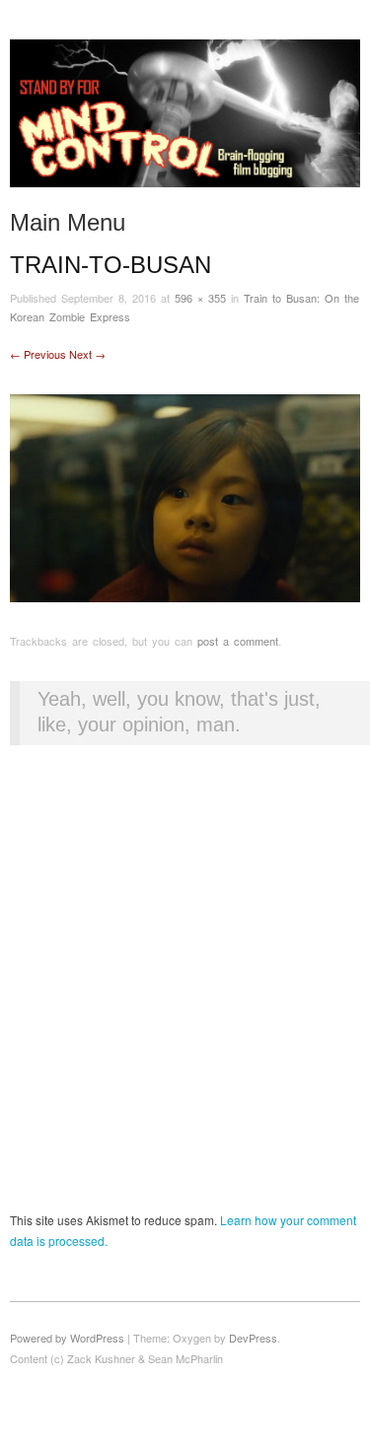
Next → (87, 354)
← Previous (38, 354)
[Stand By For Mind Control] (185, 120)
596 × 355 (200, 298)
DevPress (253, 1337)
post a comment (237, 641)
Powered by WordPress (67, 1337)
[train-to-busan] (185, 496)
